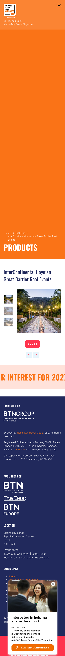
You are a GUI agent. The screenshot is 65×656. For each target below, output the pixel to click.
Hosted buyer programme (23, 579)
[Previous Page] (29, 355)
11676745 (19, 449)
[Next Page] (36, 355)
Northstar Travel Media (30, 432)
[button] (58, 6)
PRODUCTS (21, 233)
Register (13, 576)
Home (7, 233)
